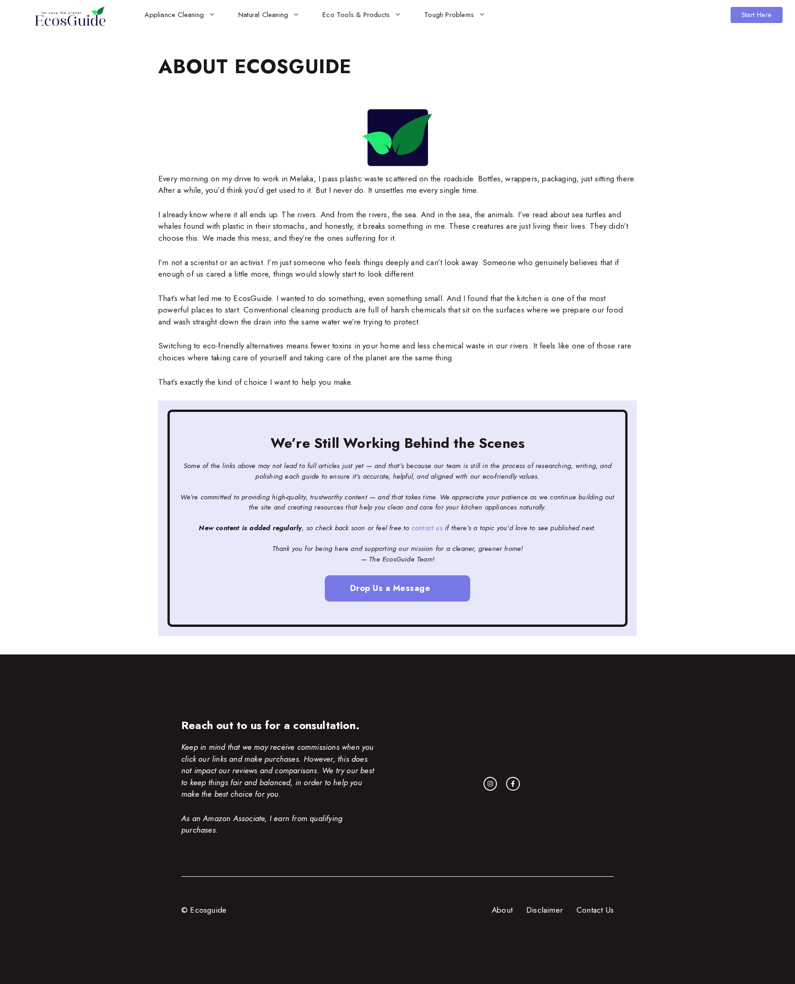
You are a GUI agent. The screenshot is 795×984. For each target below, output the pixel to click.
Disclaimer (544, 909)
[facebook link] (513, 784)
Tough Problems (449, 15)
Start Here (757, 15)
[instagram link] (490, 784)
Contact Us (595, 909)
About (502, 909)
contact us (427, 528)
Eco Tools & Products (356, 15)
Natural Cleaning (263, 15)
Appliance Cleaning (174, 15)
